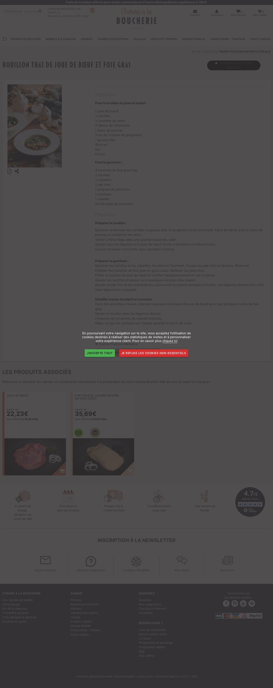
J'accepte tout (100, 353)
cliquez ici (169, 341)
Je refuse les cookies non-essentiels (153, 353)
